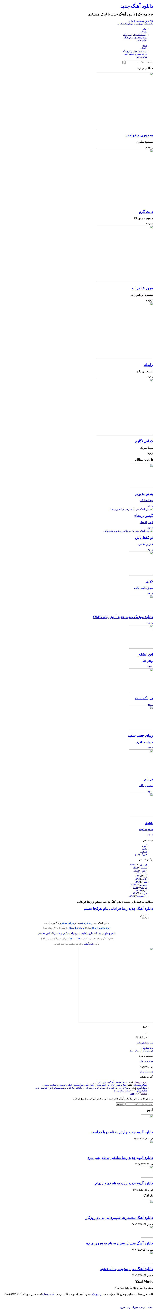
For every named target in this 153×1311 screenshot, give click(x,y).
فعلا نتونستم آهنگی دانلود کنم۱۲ (111, 1082)
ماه (146, 1061)
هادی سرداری (48, 1294)
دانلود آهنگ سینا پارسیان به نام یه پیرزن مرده (119, 1243)
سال (142, 1061)
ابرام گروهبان (140, 1082)
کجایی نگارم (144, 441)
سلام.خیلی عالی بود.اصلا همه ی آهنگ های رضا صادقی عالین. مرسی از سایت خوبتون (84, 1085)
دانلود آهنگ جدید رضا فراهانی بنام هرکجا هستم (118, 909)
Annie (144, 1093)
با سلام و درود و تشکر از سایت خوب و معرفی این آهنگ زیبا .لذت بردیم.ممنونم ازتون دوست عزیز (82, 1087)
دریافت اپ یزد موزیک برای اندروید (136, 1307)
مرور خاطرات (142, 288)
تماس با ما (142, 40)
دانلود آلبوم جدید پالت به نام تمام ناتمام (124, 1183)
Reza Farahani (76, 928)
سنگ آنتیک (142, 1087)
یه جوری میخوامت (139, 135)
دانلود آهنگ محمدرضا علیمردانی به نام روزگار (119, 1218)
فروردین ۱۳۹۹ (138, 864)
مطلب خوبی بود (122, 1090)
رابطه (148, 365)
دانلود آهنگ (89, 944)
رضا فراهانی (86, 923)
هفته (151, 1061)
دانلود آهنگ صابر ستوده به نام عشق (126, 1269)
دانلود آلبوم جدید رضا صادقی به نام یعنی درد (120, 1158)
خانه (145, 29)
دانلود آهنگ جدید (136, 6)
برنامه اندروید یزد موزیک (135, 34)
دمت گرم (146, 212)
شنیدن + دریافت (145, 1042)
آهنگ (144, 848)
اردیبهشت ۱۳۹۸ (138, 896)
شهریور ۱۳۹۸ (139, 884)
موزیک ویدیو (141, 854)
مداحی (143, 851)
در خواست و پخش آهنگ (135, 37)
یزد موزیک (97, 1294)
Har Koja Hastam (101, 928)
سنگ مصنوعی (140, 1085)
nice (132, 1093)
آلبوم (144, 845)
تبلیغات (143, 31)
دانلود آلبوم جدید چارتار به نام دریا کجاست (122, 1132)
